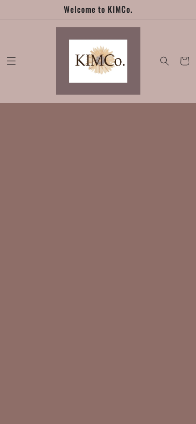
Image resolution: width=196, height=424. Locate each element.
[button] (11, 61)
